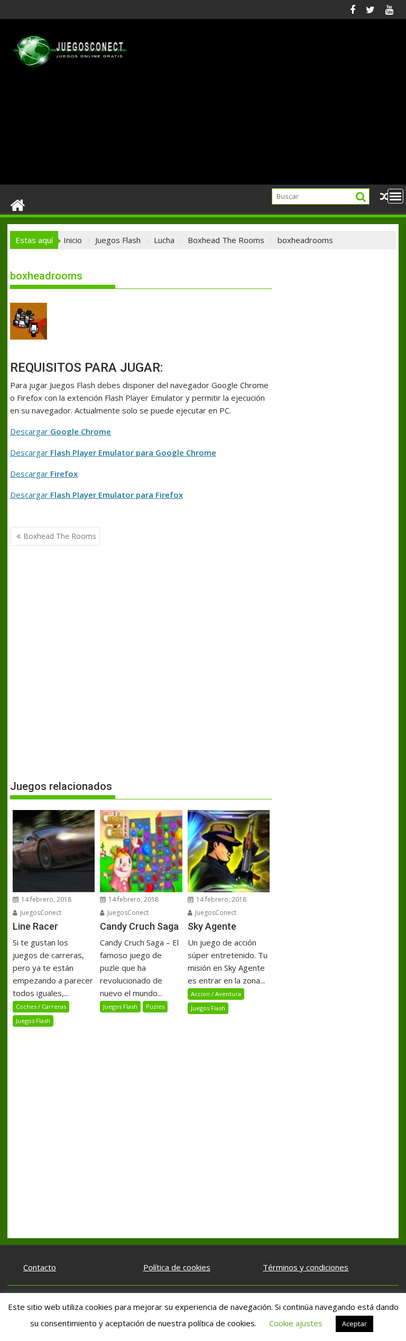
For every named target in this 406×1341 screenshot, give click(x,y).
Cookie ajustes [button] (295, 1323)
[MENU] (395, 196)
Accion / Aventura (216, 994)
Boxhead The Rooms (59, 536)
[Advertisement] (265, 106)
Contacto (39, 1267)
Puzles (155, 1006)
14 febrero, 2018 (45, 899)
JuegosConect (40, 912)
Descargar (60, 431)
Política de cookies (176, 1267)
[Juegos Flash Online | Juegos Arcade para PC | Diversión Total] (18, 204)
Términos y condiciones (305, 1267)
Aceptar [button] (354, 1323)
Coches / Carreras (41, 1006)
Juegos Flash (33, 1021)
